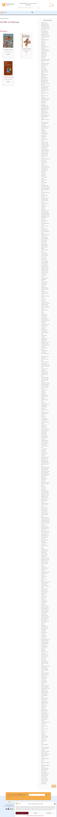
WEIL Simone (44, 772)
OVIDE (42, 548)
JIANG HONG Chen (45, 364)
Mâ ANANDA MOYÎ (45, 457)
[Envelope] (10, 809)
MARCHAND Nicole (45, 474)
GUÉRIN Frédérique (45, 319)
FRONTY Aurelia (44, 272)
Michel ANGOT (44, 507)
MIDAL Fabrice (44, 509)
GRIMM (42, 312)
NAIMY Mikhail (44, 525)
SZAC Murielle (44, 706)
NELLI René (43, 530)
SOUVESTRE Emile (45, 685)
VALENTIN (43, 734)
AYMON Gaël (44, 53)
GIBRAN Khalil (44, 291)
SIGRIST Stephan (44, 668)
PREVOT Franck (44, 588)
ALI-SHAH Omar (44, 31)
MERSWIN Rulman (45, 497)
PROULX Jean (44, 595)
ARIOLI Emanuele (45, 46)
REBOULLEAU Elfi (45, 607)
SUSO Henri (43, 705)
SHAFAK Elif (43, 659)
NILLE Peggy (44, 534)
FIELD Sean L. (44, 259)
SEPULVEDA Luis (44, 656)
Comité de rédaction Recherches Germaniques (45, 160)
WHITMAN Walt (44, 775)
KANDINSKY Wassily (45, 383)
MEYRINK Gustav (44, 503)
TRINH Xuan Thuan (45, 722)
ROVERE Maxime (44, 618)
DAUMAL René (44, 168)
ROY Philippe (44, 619)
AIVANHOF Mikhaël (45, 27)
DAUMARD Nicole (45, 170)
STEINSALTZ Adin (44, 692)
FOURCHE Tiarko (44, 268)
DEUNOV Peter (44, 220)
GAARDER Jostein (45, 277)
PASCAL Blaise (44, 555)
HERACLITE (43, 340)
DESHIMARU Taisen (45, 216)
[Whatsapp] (12, 809)
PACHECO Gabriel (45, 549)
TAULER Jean (44, 712)
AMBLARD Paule (44, 34)
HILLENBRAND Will (45, 345)
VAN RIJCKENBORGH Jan (44, 744)
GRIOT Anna (43, 314)
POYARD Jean (44, 584)
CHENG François (44, 142)
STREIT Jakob (44, 699)
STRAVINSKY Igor (44, 698)
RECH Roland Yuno (45, 608)
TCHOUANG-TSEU (45, 713)
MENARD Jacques (45, 495)
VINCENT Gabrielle (45, 751)
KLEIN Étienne (44, 390)
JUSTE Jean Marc (44, 378)
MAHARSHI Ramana (45, 462)
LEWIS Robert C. (44, 437)
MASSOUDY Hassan (45, 482)
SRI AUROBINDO (44, 687)
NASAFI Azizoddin (45, 527)
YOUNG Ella (43, 782)
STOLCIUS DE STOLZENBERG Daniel (44, 695)
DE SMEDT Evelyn (45, 198)
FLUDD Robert (44, 265)
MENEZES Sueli (44, 496)
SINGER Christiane (45, 674)
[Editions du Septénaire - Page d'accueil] (8, 5)
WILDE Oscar (44, 776)
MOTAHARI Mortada (45, 521)
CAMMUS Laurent (45, 122)
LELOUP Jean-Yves (45, 429)
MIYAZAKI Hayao (44, 513)
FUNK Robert (44, 275)
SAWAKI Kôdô (44, 632)
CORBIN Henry (44, 165)
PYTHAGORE (44, 600)
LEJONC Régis (44, 427)
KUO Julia (43, 402)
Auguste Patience (45, 49)
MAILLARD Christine (45, 471)
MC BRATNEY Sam (45, 492)
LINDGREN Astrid (44, 443)
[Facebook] (6, 809)
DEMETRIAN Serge (45, 213)
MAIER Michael (44, 469)
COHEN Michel (44, 149)
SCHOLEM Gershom (45, 639)
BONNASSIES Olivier (45, 98)
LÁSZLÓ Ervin (44, 418)
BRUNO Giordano (45, 112)
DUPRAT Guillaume (45, 234)
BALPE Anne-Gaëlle (45, 59)
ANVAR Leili (43, 42)
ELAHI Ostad (44, 241)
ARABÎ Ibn (43, 45)
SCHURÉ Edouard (45, 642)
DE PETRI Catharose (45, 188)
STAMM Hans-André (45, 688)
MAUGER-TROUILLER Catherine (43, 488)
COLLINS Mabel (44, 153)
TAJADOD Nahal (44, 710)
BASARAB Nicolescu (45, 63)
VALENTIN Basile (44, 736)
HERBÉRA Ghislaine (45, 342)
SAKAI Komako (44, 628)
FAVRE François (44, 255)
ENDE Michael (44, 244)
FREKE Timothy (44, 269)
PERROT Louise (44, 562)
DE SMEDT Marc (44, 199)
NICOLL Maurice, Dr (45, 532)
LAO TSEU (43, 416)
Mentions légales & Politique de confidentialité (34, 815)
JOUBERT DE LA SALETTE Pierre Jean (44, 374)
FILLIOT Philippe (44, 261)
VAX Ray (43, 750)
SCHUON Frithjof (44, 640)
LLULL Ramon (44, 448)
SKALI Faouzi (44, 675)
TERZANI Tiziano (44, 717)
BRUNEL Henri (44, 111)
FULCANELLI (44, 273)
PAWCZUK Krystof (45, 558)
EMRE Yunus (43, 242)
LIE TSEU (43, 439)
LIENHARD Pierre (44, 440)
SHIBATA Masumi (44, 663)
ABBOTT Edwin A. (45, 24)
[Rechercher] (38, 8)
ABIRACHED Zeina (45, 25)
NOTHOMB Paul (44, 537)
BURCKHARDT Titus (45, 115)
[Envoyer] (45, 795)
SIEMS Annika (44, 667)
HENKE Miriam (44, 339)
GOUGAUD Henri (44, 305)
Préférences (48, 813)
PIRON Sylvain (44, 573)
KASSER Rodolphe (45, 384)
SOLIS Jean (43, 678)
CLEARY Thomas (44, 143)
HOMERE (43, 346)
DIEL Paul (43, 221)
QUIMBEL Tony (44, 601)
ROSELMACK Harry (45, 616)
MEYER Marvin (44, 499)
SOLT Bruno (43, 680)
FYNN (42, 276)
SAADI (42, 623)
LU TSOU (43, 455)
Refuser (35, 813)
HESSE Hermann (44, 343)
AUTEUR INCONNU (45, 50)
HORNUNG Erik (44, 350)
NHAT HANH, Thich (45, 531)
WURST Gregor (44, 779)
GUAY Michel (44, 317)
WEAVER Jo (43, 771)
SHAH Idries (43, 660)
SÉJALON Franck (44, 652)
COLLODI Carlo (44, 154)
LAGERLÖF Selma (45, 412)
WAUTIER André (44, 769)
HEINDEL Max (44, 338)
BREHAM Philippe (45, 108)
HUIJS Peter (43, 352)
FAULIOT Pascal (44, 254)
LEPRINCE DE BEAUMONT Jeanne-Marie (44, 433)
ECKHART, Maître (44, 238)
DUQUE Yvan (44, 235)
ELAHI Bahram (44, 240)
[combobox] (27, 8)
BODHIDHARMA (44, 87)
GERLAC (43, 290)
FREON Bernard (44, 270)
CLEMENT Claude (45, 144)
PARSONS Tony (44, 553)
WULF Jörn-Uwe (44, 778)
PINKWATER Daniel (45, 572)
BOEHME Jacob (44, 88)
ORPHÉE (43, 541)
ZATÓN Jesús (44, 783)
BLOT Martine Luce (45, 85)
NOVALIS (43, 538)
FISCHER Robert (44, 262)
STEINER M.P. (44, 689)
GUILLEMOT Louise (45, 324)
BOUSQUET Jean (44, 105)
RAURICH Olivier (44, 605)
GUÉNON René (44, 318)
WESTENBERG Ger (45, 773)
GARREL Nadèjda (44, 289)
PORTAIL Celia (44, 583)
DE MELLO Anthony (45, 186)
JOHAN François (44, 371)
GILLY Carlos (43, 298)
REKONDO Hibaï (44, 609)
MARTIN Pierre (44, 478)
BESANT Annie (44, 78)
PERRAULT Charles (45, 559)
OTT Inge (43, 544)
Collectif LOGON (44, 151)
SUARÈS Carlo (44, 701)
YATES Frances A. (44, 780)
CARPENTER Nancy (45, 126)
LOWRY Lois (43, 454)
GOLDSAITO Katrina (45, 303)
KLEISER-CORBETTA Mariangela (43, 393)
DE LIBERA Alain (44, 185)
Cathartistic (43, 135)
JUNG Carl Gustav (45, 377)
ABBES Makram (44, 22)
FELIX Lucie (43, 256)
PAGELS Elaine (44, 551)
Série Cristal (43, 657)
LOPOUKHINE (44, 453)
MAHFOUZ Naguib (45, 468)
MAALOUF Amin (44, 458)
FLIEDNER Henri (44, 263)
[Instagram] (8, 809)
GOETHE (43, 300)
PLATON (43, 574)
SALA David (43, 629)
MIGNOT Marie (44, 510)
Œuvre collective (44, 539)
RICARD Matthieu (45, 611)
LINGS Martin (44, 444)
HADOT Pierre (44, 331)
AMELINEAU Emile (45, 35)
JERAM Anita (44, 363)
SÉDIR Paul (43, 650)
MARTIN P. (43, 476)
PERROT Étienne (44, 560)
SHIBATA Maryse (44, 661)
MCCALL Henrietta (45, 493)
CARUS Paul (43, 130)
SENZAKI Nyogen (44, 654)
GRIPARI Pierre (44, 315)
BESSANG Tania (44, 80)
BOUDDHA (43, 101)
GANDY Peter (44, 283)
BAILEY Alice (44, 55)
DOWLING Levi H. (45, 230)
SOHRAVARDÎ (44, 677)
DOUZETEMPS (44, 228)
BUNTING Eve (44, 113)
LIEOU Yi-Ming (44, 441)
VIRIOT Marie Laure (45, 754)
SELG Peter (43, 653)
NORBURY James (45, 535)
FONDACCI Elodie (45, 266)
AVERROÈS (43, 52)
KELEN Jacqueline (45, 385)
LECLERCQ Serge (44, 419)
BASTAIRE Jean (44, 64)
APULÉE (43, 43)
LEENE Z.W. (43, 426)
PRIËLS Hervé (44, 590)
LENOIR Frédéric (44, 430)
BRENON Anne (44, 109)
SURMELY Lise (44, 703)
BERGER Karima (44, 74)
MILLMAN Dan (44, 511)
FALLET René (44, 252)
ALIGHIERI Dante (44, 32)
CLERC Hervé (44, 147)
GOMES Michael (44, 304)
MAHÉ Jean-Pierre (45, 467)
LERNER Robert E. (45, 436)
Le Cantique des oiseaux (8, 49)
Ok (22, 813)
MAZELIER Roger (44, 490)
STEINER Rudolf (44, 691)
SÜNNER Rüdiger (44, 702)
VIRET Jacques (44, 752)
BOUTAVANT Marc (45, 106)
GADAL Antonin (44, 282)
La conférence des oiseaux (8, 77)
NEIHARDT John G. (45, 528)
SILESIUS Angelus (45, 673)
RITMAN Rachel (44, 615)
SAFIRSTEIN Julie (44, 626)
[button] (54, 803)
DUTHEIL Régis (44, 237)
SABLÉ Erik (43, 625)
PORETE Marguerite (45, 581)
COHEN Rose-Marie (45, 150)
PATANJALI (43, 556)
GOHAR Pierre (44, 301)
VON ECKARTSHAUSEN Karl (45, 763)
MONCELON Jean (45, 517)
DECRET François (44, 212)
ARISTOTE (43, 48)
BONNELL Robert (44, 99)
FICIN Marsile (44, 258)
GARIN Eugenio (44, 287)
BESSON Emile (44, 81)
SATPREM (43, 630)
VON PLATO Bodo (45, 768)
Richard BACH (44, 612)
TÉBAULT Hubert (44, 715)
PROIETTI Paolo (44, 591)
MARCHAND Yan (44, 475)
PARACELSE (43, 552)
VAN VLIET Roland (45, 747)
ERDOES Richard (44, 245)
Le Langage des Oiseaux (26, 48)
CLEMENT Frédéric (45, 146)
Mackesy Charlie (44, 460)
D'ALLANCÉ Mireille (45, 167)
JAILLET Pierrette (44, 361)
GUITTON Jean (44, 325)
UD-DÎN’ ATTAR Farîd (8, 51)
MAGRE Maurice (44, 461)
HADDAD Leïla (44, 329)
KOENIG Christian (45, 395)
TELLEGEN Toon (44, 716)
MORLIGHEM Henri (45, 520)
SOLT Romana (44, 681)
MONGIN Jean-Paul (45, 518)
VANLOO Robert (44, 748)
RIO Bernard (43, 614)
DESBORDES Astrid (45, 214)
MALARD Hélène (44, 472)
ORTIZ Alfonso (44, 542)
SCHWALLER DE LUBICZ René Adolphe (44, 648)
